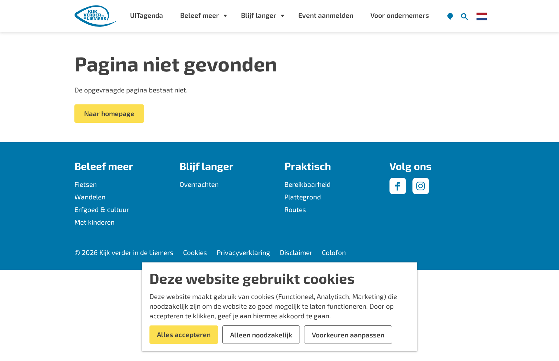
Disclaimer (296, 252)
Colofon (334, 252)
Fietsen (85, 184)
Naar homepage (109, 113)
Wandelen (89, 197)
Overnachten (199, 184)
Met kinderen (94, 222)
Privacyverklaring (243, 252)
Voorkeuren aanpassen (348, 335)
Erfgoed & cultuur (101, 209)
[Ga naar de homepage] (96, 16)
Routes (295, 209)
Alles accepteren (184, 334)
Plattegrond (302, 197)
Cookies (195, 252)
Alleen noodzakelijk (261, 335)
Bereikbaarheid (307, 184)
